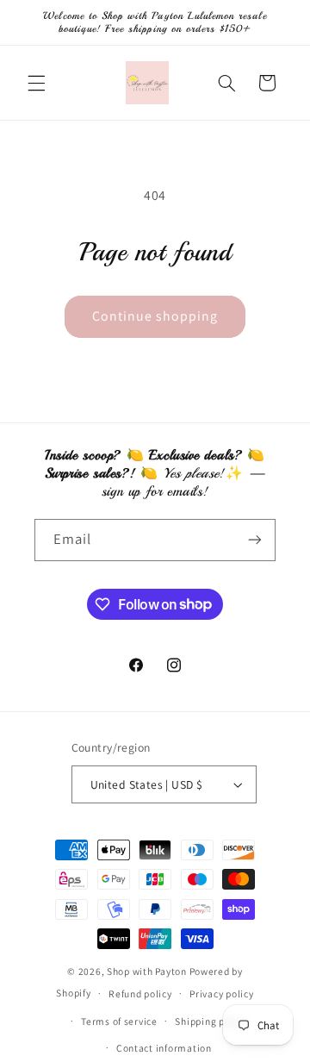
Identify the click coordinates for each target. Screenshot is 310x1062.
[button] (36, 83)
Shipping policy (210, 1021)
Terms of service (119, 1021)
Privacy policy (221, 993)
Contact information (164, 1047)
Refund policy (140, 993)
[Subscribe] (255, 540)
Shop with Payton (147, 971)
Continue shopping (155, 316)
